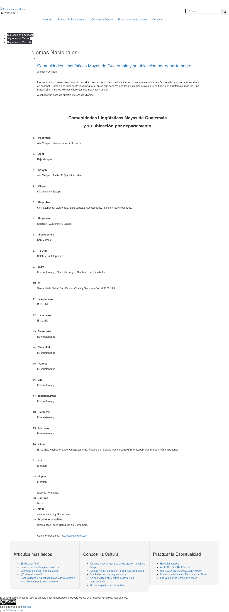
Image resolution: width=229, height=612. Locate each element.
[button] (223, 12)
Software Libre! (14, 610)
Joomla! (27, 606)
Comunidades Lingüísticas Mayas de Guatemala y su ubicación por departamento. (115, 65)
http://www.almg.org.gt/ (74, 535)
